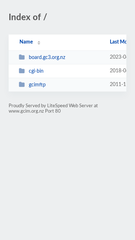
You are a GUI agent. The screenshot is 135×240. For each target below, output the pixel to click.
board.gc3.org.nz (47, 57)
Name (26, 42)
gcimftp (37, 84)
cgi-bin (36, 71)
